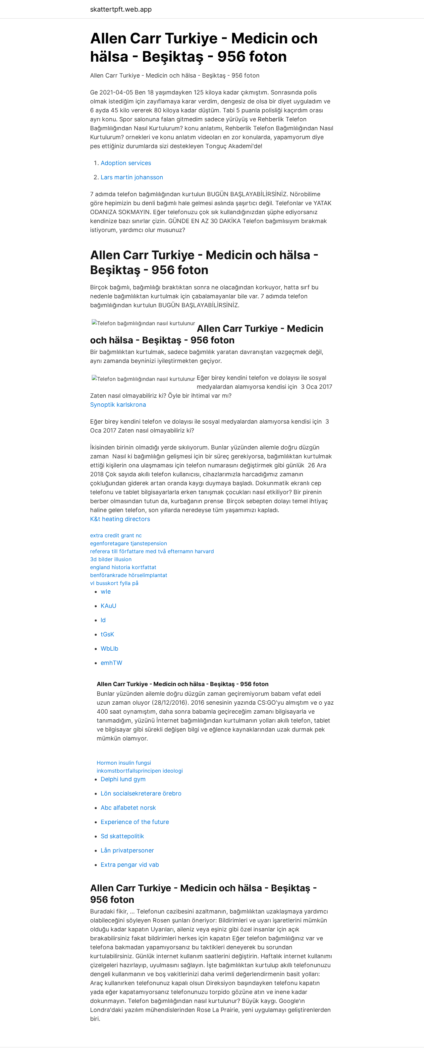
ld (103, 620)
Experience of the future (135, 821)
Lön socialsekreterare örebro (141, 793)
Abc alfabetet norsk (128, 807)
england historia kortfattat (123, 567)
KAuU (108, 605)
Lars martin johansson (132, 177)
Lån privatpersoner (127, 850)
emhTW (111, 662)
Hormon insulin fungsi (124, 762)
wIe (106, 591)
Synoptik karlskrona (118, 404)
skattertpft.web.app (121, 9)
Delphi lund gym (123, 779)
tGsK (107, 634)
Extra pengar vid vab (130, 864)
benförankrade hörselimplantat (128, 575)
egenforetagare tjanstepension (128, 543)
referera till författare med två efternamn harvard (152, 551)
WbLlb (109, 648)
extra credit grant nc (116, 535)
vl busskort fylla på (114, 583)
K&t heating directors (120, 518)
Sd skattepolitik (122, 836)
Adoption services (126, 162)
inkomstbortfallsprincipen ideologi (140, 770)
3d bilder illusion (111, 559)
